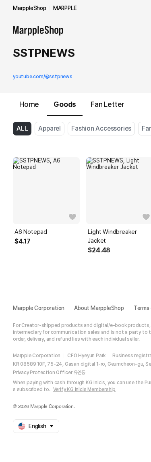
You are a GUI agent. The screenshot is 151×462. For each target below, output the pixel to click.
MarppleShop (29, 8)
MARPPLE (65, 8)
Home (29, 104)
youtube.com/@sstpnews (42, 76)
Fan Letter (107, 104)
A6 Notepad (30, 231)
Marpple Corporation (38, 308)
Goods (65, 104)
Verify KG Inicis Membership (84, 389)
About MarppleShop (99, 308)
